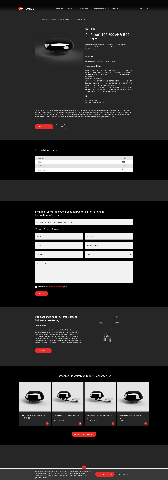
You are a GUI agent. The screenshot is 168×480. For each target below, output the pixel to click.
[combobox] (109, 254)
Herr (40, 229)
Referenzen (84, 9)
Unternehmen (99, 9)
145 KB (123, 162)
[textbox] (109, 255)
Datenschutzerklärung (56, 287)
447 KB (123, 170)
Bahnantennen (52, 19)
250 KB (123, 166)
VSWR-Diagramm (43, 166)
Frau (48, 229)
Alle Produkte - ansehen (84, 434)
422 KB (123, 158)
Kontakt (113, 9)
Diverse (57, 229)
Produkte (59, 9)
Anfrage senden (44, 127)
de (141, 9)
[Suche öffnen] (147, 9)
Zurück (60, 127)
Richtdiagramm (42, 170)
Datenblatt (40, 158)
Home (36, 19)
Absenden (41, 293)
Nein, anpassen (124, 474)
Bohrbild (39, 162)
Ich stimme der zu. (52, 287)
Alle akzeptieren (105, 474)
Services (70, 9)
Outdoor (60, 19)
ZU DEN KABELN (43, 350)
